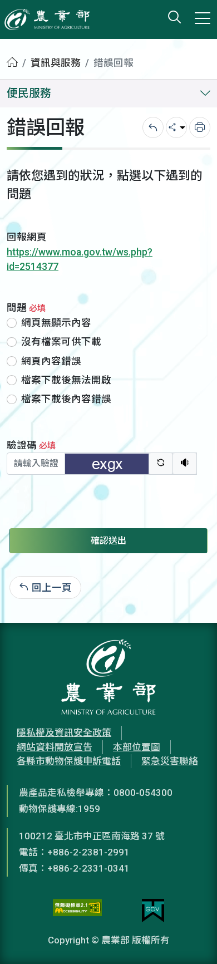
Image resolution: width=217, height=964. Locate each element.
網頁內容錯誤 (51, 361)
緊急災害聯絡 (169, 760)
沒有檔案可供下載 (61, 341)
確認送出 (108, 540)
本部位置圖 (136, 746)
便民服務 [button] (29, 93)
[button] (192, 939)
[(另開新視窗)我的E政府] (153, 910)
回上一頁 (52, 587)
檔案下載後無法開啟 (66, 380)
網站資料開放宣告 (54, 746)
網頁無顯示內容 (56, 322)
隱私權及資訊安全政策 (64, 732)
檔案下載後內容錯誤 (66, 399)
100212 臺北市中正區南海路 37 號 (92, 836)
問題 (26, 307)
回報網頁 (27, 237)
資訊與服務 (56, 62)
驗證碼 (31, 445)
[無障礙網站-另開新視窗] (77, 910)
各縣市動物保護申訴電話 (69, 760)
